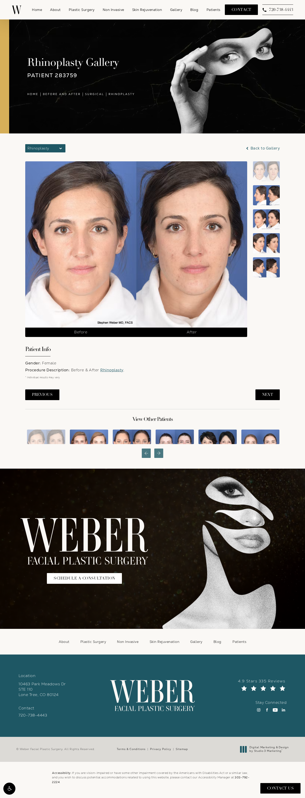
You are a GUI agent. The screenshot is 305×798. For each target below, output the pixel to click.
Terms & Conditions (131, 749)
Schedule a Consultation (84, 578)
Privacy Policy (160, 749)
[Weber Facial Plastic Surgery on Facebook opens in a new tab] (267, 710)
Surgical (94, 94)
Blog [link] (194, 9)
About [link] (55, 9)
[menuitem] (37, 9)
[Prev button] (146, 453)
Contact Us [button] (280, 788)
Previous (42, 394)
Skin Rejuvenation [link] (147, 9)
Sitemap (182, 749)
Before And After (62, 94)
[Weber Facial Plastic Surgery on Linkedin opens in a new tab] (283, 710)
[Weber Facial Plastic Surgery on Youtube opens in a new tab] (275, 710)
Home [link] (37, 9)
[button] (9, 789)
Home (32, 94)
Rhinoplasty (122, 94)
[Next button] (158, 453)
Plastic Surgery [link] (82, 9)
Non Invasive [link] (113, 9)
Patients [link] (213, 9)
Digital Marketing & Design (269, 749)
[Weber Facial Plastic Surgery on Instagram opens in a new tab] (259, 710)
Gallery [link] (176, 9)
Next (267, 394)
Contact (241, 9)
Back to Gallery (264, 148)
